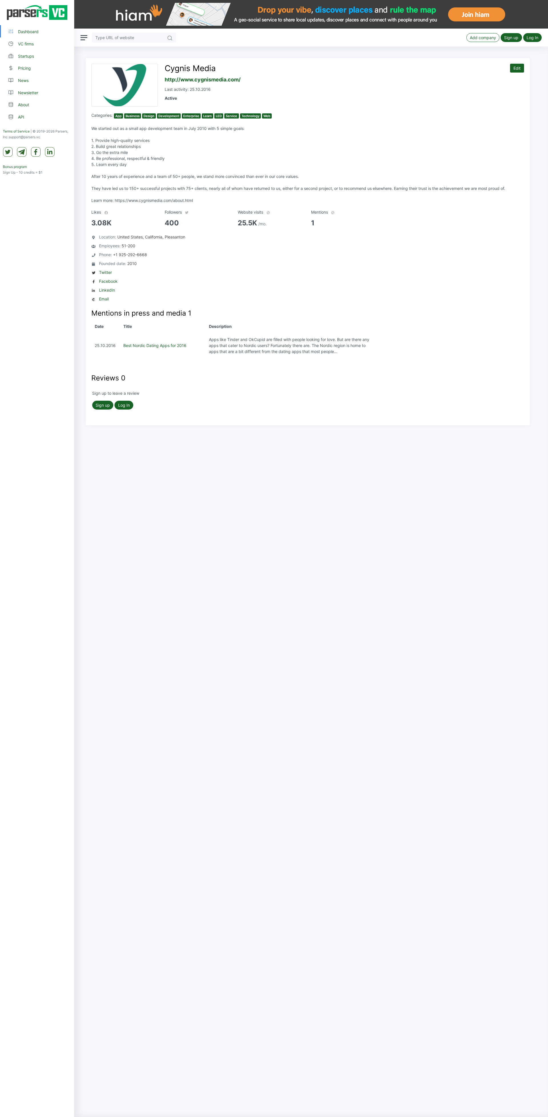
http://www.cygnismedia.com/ (203, 80)
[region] (37, 558)
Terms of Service (16, 131)
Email (104, 298)
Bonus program (15, 167)
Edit (517, 68)
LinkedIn (107, 290)
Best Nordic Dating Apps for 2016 (154, 345)
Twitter (105, 272)
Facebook (108, 281)
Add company (483, 37)
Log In (532, 37)
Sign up (511, 37)
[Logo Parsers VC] (37, 12)
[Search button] (170, 38)
